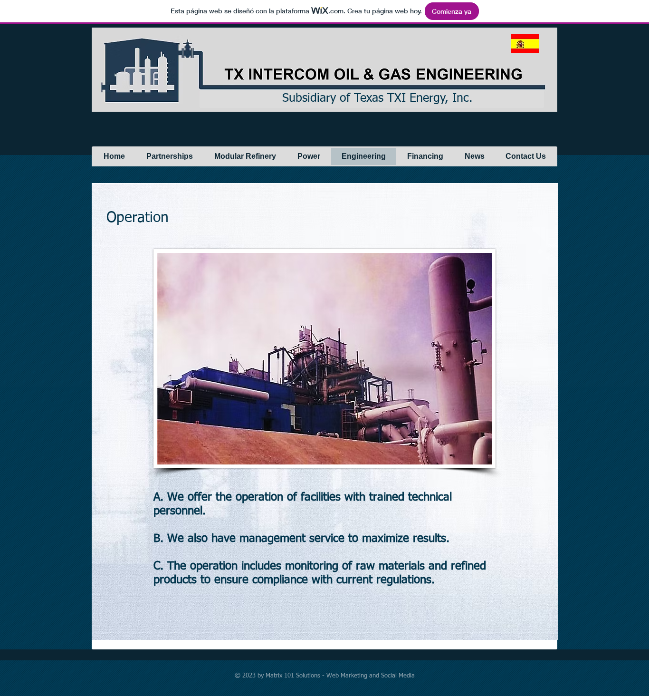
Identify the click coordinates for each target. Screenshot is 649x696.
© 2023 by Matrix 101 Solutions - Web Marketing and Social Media (325, 676)
